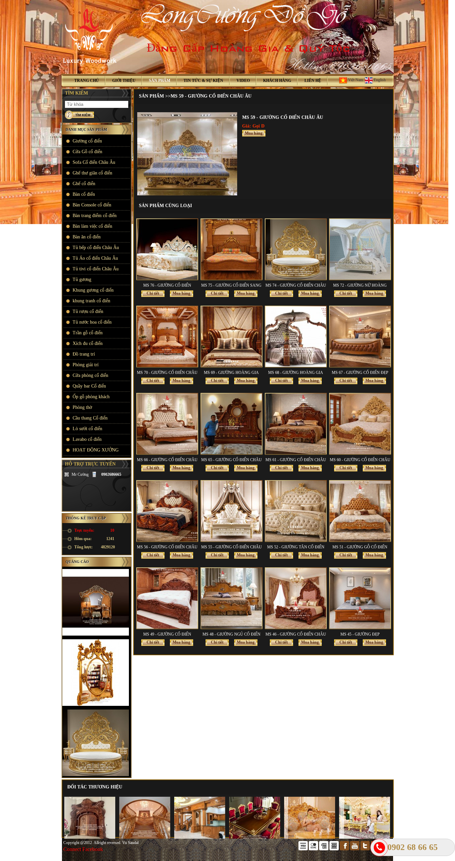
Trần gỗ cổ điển (88, 332)
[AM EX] (324, 849)
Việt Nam (355, 80)
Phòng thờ (82, 407)
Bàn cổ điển (84, 194)
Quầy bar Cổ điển (89, 386)
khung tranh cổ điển (91, 300)
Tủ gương (82, 279)
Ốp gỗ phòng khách (91, 396)
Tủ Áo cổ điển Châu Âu (95, 258)
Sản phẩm (159, 80)
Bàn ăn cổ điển (87, 236)
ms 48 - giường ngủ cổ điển (231, 634)
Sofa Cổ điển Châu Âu (94, 162)
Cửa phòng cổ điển (90, 375)
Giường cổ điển (87, 141)
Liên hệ (312, 80)
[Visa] (303, 849)
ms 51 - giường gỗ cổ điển (359, 547)
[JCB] (334, 849)
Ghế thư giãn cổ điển (92, 172)
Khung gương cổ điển (93, 290)
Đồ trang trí (84, 354)
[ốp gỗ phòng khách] (197, 837)
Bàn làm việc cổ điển (92, 226)
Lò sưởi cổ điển (87, 428)
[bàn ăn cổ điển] (252, 837)
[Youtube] (355, 849)
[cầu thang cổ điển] (142, 837)
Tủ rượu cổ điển (88, 311)
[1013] (187, 194)
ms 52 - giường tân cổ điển (295, 547)
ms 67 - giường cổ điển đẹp (360, 372)
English (379, 80)
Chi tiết (153, 293)
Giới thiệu (124, 80)
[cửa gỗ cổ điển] (87, 837)
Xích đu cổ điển (88, 343)
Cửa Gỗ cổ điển (87, 151)
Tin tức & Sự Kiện (203, 80)
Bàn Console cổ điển (92, 204)
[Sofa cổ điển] (307, 837)
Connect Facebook (83, 849)
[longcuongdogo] (67, 474)
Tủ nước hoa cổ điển (92, 322)
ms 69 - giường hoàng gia (231, 372)
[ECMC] (314, 849)
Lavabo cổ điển (87, 439)
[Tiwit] (365, 849)
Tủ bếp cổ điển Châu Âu (96, 247)
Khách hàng (277, 80)
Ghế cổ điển (84, 183)
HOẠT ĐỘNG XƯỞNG (96, 449)
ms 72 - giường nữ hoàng (360, 285)
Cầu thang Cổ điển (90, 418)
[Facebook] (345, 849)
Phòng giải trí (86, 364)
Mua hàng (253, 133)
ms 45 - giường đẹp (360, 634)
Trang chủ (86, 80)
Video (243, 80)
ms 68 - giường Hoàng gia (295, 372)
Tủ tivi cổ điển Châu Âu (96, 268)
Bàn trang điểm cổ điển (95, 215)
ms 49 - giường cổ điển (167, 634)
